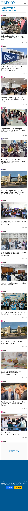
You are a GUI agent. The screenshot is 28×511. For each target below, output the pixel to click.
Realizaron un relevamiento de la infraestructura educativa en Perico (13, 403)
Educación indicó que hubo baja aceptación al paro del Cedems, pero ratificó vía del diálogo (12, 192)
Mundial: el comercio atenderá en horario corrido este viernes (13, 313)
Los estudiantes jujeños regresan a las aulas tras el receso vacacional (13, 253)
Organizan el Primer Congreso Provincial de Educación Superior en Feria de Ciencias (13, 130)
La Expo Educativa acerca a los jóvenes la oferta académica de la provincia (13, 37)
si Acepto (9, 488)
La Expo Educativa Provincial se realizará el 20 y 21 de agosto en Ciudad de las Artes (12, 68)
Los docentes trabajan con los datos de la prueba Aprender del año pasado (13, 99)
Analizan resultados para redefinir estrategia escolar (13, 284)
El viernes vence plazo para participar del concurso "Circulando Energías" (11, 372)
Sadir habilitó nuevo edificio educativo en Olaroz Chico (11, 433)
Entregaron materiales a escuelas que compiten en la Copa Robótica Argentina (13, 222)
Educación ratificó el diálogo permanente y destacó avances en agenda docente (13, 161)
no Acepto (18, 488)
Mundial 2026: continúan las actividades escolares (11, 342)
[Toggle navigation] (25, 2)
